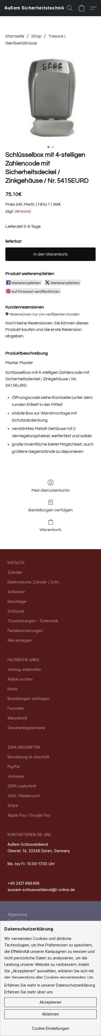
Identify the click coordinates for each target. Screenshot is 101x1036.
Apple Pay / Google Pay (29, 815)
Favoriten (16, 708)
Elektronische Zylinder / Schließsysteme (34, 582)
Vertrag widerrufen (24, 669)
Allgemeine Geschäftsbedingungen (28, 917)
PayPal (14, 766)
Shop (36, 36)
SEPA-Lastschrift (22, 786)
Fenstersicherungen (25, 630)
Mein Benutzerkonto (51, 490)
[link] (50, 1026)
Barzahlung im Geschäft (28, 757)
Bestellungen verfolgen (50, 510)
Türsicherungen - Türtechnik (33, 621)
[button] (38, 8)
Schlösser (16, 591)
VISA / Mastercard (24, 795)
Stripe (13, 805)
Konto (13, 689)
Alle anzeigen (20, 640)
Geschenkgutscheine (26, 727)
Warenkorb (50, 530)
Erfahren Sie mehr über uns (28, 992)
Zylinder (15, 572)
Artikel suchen (20, 679)
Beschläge (17, 601)
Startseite (14, 36)
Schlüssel (16, 611)
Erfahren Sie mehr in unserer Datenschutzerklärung (49, 985)
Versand (22, 211)
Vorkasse (16, 776)
